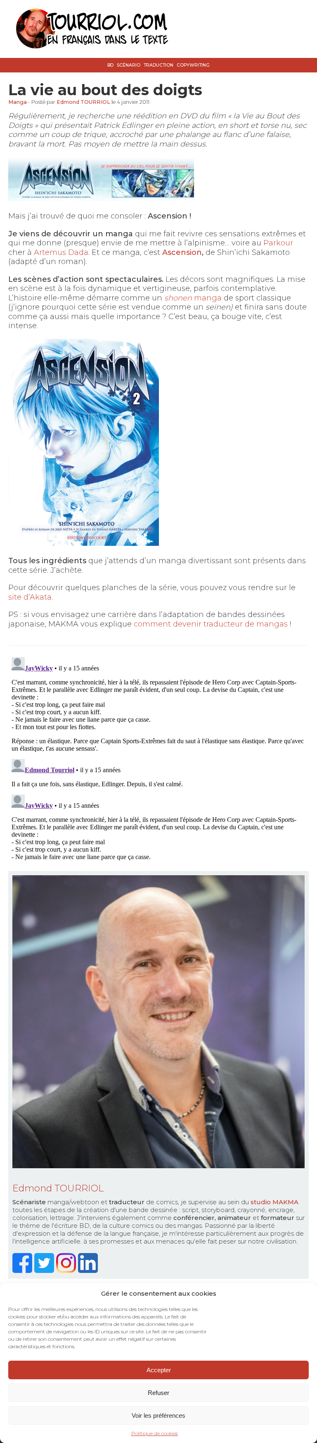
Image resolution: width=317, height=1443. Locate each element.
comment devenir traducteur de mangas (211, 624)
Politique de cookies (154, 1433)
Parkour (278, 242)
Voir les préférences (158, 1415)
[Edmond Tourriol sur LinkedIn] (89, 1271)
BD (110, 65)
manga (193, 298)
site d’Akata (30, 597)
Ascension (182, 252)
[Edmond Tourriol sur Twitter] (45, 1271)
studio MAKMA (274, 1202)
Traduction (158, 65)
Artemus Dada (61, 252)
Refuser (158, 1392)
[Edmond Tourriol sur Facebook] (23, 1271)
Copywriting (193, 65)
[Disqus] (158, 757)
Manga (17, 102)
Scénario (128, 65)
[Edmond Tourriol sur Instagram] (67, 1271)
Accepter (159, 1369)
